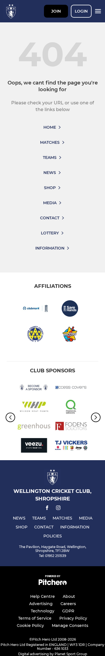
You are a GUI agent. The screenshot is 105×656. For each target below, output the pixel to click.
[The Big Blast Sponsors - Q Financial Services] (71, 407)
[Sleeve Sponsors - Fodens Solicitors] (71, 427)
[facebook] (47, 508)
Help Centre (42, 596)
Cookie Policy (30, 625)
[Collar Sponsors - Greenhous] (34, 427)
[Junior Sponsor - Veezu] (34, 446)
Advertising (41, 603)
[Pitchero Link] (53, 583)
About (69, 596)
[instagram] (58, 508)
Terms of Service (35, 618)
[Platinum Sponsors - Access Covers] (71, 388)
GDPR (68, 610)
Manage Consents (70, 625)
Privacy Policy (73, 618)
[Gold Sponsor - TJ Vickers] (71, 446)
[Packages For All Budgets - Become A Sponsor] (34, 388)
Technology (42, 610)
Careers (68, 603)
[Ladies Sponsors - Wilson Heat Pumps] (34, 407)
